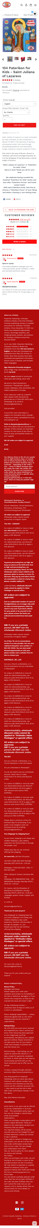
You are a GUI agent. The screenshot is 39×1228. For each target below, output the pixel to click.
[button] (7, 80)
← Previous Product (10, 15)
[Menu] (35, 5)
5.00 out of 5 (25, 220)
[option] (10, 59)
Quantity (6, 115)
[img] (7, 255)
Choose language (9, 100)
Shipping (16, 90)
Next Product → (30, 15)
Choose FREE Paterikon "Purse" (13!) (15, 108)
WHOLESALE (9, 777)
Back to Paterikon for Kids (21, 210)
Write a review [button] (20, 242)
